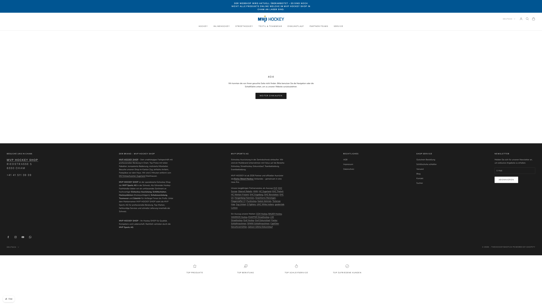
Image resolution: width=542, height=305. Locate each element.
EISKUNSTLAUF (296, 26)
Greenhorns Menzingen (265, 198)
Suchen (419, 183)
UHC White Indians (265, 204)
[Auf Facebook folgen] (8, 237)
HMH (255, 191)
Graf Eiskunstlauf (262, 220)
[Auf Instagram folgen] (15, 237)
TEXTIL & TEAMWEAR (270, 26)
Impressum (348, 164)
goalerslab (279, 204)
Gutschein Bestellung (425, 159)
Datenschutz (348, 169)
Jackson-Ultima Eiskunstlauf (260, 227)
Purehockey (251, 201)
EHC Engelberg (256, 194)
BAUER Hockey (275, 214)
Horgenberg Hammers (244, 198)
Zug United (241, 204)
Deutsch (507, 19)
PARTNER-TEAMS (319, 26)
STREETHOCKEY (244, 26)
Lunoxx (234, 207)
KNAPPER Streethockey (258, 217)
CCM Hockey (261, 214)
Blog (418, 173)
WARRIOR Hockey (239, 217)
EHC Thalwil (277, 191)
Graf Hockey (248, 220)
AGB (345, 159)
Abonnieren (506, 179)
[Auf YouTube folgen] (22, 237)
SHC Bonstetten (271, 194)
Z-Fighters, (251, 204)
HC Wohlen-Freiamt (240, 194)
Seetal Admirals (264, 201)
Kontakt (419, 178)
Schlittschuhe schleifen (426, 164)
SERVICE (338, 26)
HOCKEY (203, 26)
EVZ (275, 188)
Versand (420, 169)
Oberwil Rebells (245, 191)
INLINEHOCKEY (221, 26)
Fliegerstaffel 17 (238, 201)
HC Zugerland (265, 191)
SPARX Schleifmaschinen (258, 223)
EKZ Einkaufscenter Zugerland (132, 176)
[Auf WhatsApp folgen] (30, 237)
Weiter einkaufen (271, 95)
